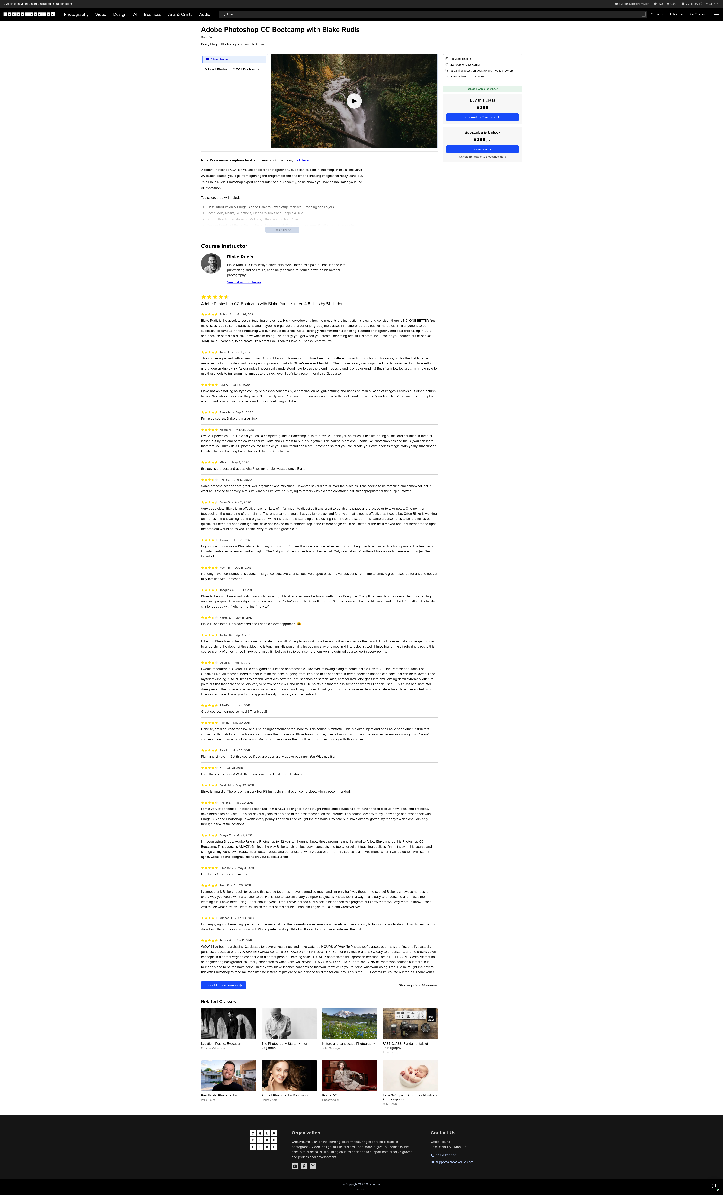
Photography (76, 14)
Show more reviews (221, 985)
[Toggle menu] (716, 14)
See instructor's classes (244, 282)
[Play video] (354, 101)
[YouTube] (295, 1166)
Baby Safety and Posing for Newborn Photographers (410, 1097)
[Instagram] (313, 1166)
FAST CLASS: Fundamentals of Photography (405, 1045)
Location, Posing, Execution (221, 1043)
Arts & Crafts (180, 14)
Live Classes (697, 14)
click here (301, 160)
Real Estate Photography (219, 1095)
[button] (714, 1186)
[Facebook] (304, 1166)
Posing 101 (329, 1095)
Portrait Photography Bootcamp (285, 1095)
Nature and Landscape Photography (348, 1043)
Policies (361, 1189)
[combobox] (433, 14)
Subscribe (676, 14)
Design (120, 14)
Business (152, 14)
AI (135, 14)
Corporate (657, 14)
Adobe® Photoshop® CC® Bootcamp (232, 69)
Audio (204, 14)
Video (100, 14)
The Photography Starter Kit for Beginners (284, 1045)
